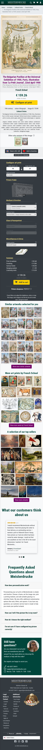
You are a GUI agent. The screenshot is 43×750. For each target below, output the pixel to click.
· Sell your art (16, 702)
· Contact (5, 702)
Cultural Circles (19, 7)
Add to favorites (31, 151)
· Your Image (16, 699)
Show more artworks (21, 500)
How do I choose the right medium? (18, 620)
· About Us (6, 728)
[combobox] (21, 175)
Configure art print (23, 102)
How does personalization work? (17, 585)
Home (3, 7)
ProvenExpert (17, 549)
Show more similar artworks (21, 366)
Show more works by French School (21, 425)
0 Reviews (25, 155)
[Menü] (2, 3)
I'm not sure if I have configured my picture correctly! (21, 628)
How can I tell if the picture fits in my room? (21, 613)
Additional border (10, 172)
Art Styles (9, 7)
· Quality (15, 704)
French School (29, 7)
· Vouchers (16, 711)
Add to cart (22, 282)
